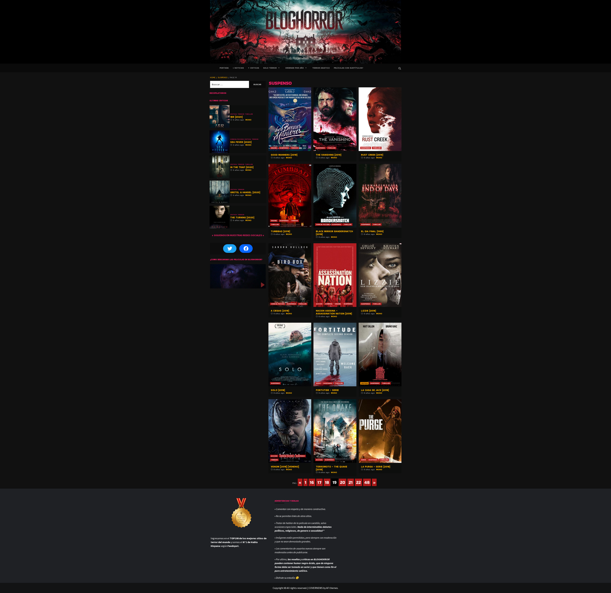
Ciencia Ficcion (322, 224)
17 (319, 482)
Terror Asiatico (321, 68)
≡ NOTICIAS (238, 68)
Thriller (331, 148)
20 (342, 482)
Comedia (328, 304)
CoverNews (316, 587)
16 (312, 482)
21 (351, 482)
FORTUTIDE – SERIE (327, 390)
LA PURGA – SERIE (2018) (375, 466)
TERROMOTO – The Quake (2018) (331, 468)
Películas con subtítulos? (348, 68)
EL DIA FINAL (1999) (372, 231)
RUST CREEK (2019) (372, 154)
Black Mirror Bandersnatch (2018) (334, 233)
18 (327, 482)
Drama (274, 148)
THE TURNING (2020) (242, 217)
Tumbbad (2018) (280, 231)
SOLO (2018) (278, 390)
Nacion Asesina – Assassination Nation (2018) (334, 312)
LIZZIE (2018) (368, 310)
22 (358, 482)
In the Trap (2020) (241, 167)
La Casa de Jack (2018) (375, 390)
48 (367, 482)
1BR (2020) (236, 117)
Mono (289, 157)
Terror (294, 148)
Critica (364, 383)
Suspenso (284, 148)
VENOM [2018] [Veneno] (285, 466)
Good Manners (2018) (284, 154)
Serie (318, 383)
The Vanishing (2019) (328, 154)
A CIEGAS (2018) (280, 310)
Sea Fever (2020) (241, 142)
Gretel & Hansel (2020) (245, 192)
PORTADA (224, 68)
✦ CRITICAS (253, 68)
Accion (319, 304)
